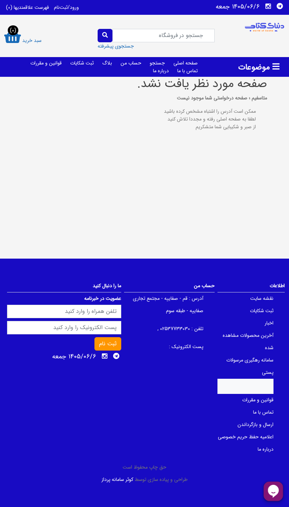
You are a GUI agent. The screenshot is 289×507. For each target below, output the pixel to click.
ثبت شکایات (82, 63)
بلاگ (107, 63)
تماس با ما (187, 71)
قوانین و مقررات (46, 63)
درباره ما (161, 71)
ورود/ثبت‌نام (66, 7)
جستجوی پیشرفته (116, 46)
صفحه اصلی (185, 63)
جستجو (157, 63)
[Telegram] (280, 6)
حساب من (131, 63)
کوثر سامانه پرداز (117, 479)
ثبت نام (108, 343)
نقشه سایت (261, 298)
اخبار (269, 323)
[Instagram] (268, 6)
